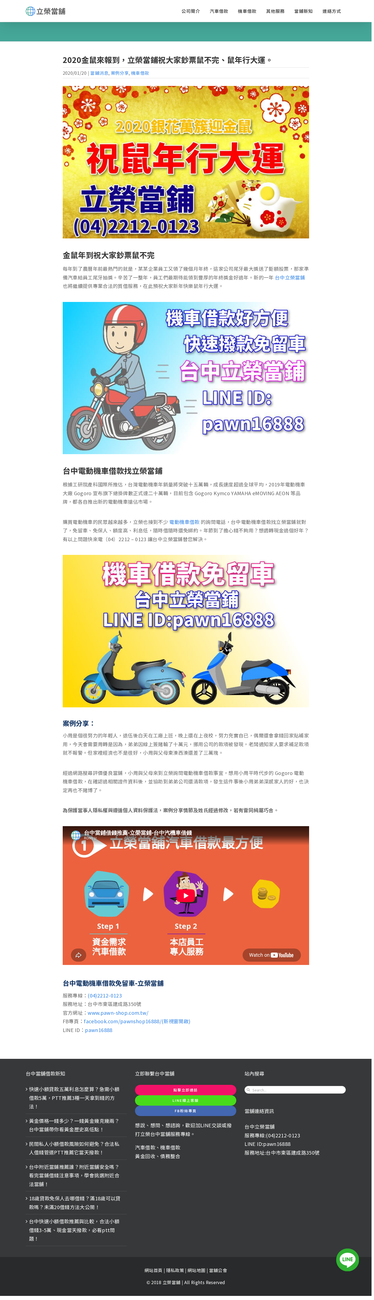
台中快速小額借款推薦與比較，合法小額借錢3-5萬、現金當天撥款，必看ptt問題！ (74, 1230)
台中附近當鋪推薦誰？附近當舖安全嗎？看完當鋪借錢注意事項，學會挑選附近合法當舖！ (74, 1175)
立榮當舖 (172, 1282)
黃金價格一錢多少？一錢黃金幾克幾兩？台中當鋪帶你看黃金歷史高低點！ (74, 1125)
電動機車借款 (184, 521)
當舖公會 (218, 1270)
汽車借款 (145, 1147)
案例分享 (120, 73)
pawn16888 (98, 1029)
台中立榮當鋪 (289, 277)
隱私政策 (175, 1270)
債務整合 (170, 1156)
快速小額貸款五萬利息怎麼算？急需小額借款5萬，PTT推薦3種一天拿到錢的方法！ (74, 1097)
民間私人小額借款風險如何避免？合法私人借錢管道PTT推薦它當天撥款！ (74, 1148)
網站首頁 (153, 1270)
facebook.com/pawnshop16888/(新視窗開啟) (137, 1021)
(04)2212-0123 (105, 995)
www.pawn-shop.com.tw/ (118, 1012)
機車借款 (140, 73)
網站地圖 (197, 1270)
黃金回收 (145, 1156)
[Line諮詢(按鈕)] (347, 1260)
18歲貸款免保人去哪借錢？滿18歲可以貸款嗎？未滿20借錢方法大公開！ (75, 1202)
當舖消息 (99, 73)
